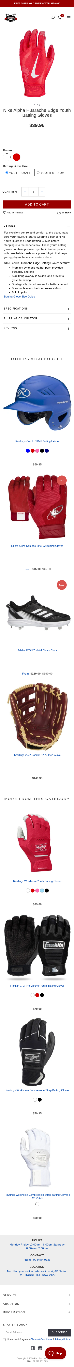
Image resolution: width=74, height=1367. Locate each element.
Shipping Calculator (20, 318)
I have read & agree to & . (38, 1339)
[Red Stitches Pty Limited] (12, 17)
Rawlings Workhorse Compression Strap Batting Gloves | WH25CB (37, 1196)
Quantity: (10, 192)
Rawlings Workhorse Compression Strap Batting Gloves (37, 1090)
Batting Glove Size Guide (19, 296)
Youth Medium (52, 172)
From (37, 569)
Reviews (10, 328)
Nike (37, 104)
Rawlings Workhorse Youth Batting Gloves (37, 881)
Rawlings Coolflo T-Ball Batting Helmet (37, 441)
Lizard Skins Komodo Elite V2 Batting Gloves (37, 545)
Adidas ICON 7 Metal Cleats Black (37, 650)
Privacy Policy (62, 1339)
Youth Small (19, 172)
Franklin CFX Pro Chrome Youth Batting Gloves (37, 985)
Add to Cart (37, 204)
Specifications (16, 308)
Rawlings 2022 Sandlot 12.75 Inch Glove (37, 754)
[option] (37, 63)
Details (10, 225)
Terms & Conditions (41, 1339)
